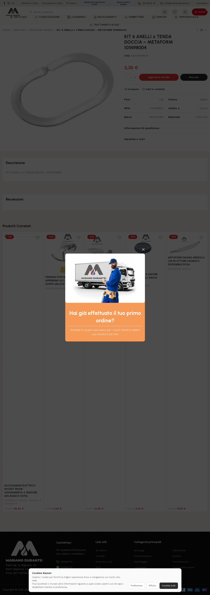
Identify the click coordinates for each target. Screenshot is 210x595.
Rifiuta (152, 585)
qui (120, 584)
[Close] (143, 249)
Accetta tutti (168, 585)
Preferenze (136, 585)
